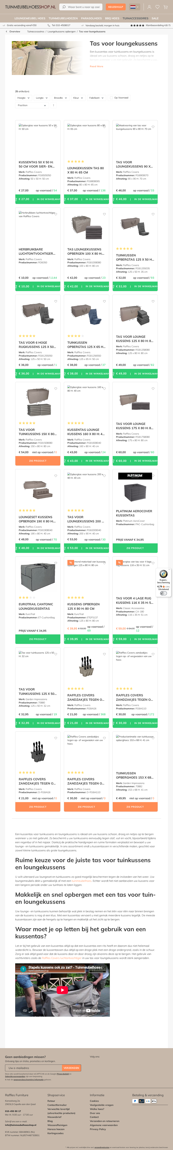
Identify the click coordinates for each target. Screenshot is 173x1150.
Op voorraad (121, 97)
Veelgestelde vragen (101, 1105)
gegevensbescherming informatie (29, 1079)
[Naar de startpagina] (30, 7)
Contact (94, 1117)
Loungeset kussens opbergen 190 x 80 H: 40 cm (36, 519)
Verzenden (71, 1067)
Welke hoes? (97, 1109)
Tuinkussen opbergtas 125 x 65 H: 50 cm (85, 345)
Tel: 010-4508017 (61, 25)
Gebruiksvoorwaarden (15, 1076)
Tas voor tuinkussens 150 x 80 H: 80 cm (36, 432)
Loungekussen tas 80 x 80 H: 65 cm (85, 170)
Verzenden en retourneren (104, 1121)
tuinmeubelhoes (81, 880)
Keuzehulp (115, 6)
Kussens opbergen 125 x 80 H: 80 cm (83, 606)
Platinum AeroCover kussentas (134, 513)
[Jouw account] (149, 7)
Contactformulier (57, 1105)
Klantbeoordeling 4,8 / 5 (158, 25)
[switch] (163, 593)
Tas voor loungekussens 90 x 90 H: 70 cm (133, 164)
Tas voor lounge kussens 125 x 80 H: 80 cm (134, 339)
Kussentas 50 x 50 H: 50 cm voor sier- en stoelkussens (36, 164)
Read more (96, 66)
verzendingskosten (101, 1147)
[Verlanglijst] (157, 7)
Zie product (38, 460)
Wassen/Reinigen (57, 1125)
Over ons (95, 1113)
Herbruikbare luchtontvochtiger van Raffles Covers (36, 251)
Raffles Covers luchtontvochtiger (62, 958)
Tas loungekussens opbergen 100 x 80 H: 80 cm (84, 251)
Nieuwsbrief (54, 1117)
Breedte (58, 97)
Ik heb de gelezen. (28, 1079)
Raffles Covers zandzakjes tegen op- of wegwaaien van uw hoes (86, 697)
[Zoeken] (64, 7)
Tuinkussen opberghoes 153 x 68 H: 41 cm (133, 775)
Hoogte (21, 97)
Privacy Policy (98, 1129)
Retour (51, 1100)
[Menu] (169, 570)
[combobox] (80, 7)
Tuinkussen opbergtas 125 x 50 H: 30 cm (134, 257)
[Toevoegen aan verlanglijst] (53, 125)
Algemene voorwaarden (104, 1125)
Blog (50, 1121)
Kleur (76, 97)
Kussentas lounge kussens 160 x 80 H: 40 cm (85, 432)
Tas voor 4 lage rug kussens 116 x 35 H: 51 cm (134, 600)
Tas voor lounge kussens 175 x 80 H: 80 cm (134, 426)
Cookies (94, 1100)
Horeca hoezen (55, 1129)
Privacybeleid (63, 1074)
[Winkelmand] (165, 7)
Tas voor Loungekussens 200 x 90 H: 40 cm (85, 519)
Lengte (40, 97)
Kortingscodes (55, 1133)
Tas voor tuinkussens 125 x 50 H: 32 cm (36, 691)
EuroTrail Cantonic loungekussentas (36, 606)
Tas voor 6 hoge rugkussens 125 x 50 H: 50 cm (36, 345)
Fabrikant (94, 97)
